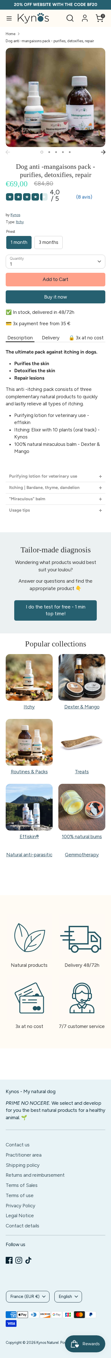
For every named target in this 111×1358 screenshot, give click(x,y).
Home (10, 34)
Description (20, 337)
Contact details (22, 1226)
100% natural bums (82, 836)
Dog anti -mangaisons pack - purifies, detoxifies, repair (50, 41)
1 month (19, 242)
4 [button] (63, 152)
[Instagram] (18, 1260)
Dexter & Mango (82, 707)
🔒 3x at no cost (86, 337)
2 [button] (49, 152)
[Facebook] (9, 1260)
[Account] (85, 16)
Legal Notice (20, 1215)
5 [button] (70, 152)
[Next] (103, 152)
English (65, 1296)
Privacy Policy (20, 1205)
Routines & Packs (29, 771)
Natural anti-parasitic (29, 854)
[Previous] (7, 152)
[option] (55, 97)
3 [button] (56, 152)
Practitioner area (24, 1155)
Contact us (18, 1145)
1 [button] (41, 152)
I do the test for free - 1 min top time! (55, 610)
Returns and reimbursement (35, 1175)
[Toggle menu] (9, 18)
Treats (82, 771)
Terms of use (20, 1195)
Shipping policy (23, 1165)
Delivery (50, 337)
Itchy (20, 222)
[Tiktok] (28, 1260)
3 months (48, 242)
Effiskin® (29, 836)
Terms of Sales (22, 1185)
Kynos (15, 215)
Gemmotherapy (82, 854)
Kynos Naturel (47, 1342)
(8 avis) (84, 197)
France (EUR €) (25, 1296)
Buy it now (55, 297)
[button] (55, 476)
